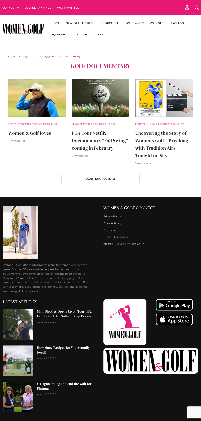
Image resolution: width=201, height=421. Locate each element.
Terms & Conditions (115, 237)
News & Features (79, 23)
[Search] (197, 8)
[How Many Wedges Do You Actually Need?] (18, 360)
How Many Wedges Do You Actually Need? (63, 350)
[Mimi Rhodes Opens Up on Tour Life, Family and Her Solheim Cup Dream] (18, 324)
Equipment (59, 34)
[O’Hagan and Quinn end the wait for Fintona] (18, 397)
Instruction (108, 23)
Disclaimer (110, 230)
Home (55, 23)
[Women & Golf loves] (37, 98)
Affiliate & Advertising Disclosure (123, 244)
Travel (82, 34)
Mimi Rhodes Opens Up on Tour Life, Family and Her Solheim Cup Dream (64, 314)
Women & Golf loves (29, 133)
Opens (98, 34)
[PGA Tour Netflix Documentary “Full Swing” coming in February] (100, 98)
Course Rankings (38, 7)
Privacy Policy (112, 216)
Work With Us (68, 7)
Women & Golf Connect (129, 208)
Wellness (157, 23)
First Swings (134, 23)
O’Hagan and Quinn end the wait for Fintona (64, 386)
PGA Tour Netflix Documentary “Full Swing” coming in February (100, 140)
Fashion (177, 23)
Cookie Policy (112, 223)
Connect (9, 7)
